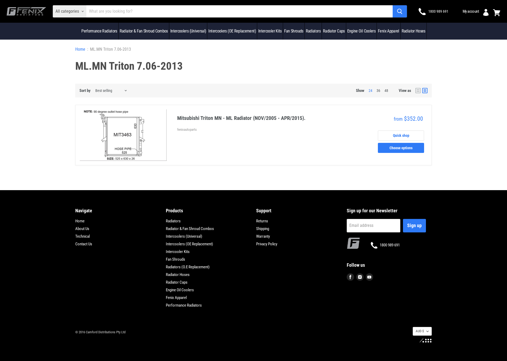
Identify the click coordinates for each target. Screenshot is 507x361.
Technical (82, 236)
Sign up (414, 225)
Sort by (85, 90)
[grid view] (418, 90)
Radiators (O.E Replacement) (188, 267)
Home (80, 49)
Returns (262, 221)
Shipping (262, 228)
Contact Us (83, 244)
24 (370, 90)
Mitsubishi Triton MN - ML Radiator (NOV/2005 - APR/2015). (241, 118)
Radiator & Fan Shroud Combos (144, 31)
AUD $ (420, 331)
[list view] (425, 90)
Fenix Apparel (388, 31)
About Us (82, 228)
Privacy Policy (266, 244)
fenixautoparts (187, 130)
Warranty (263, 236)
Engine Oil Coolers (361, 31)
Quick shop (401, 135)
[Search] (400, 11)
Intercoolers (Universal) (188, 31)
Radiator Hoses (413, 31)
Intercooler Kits (270, 31)
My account (471, 11)
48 (386, 90)
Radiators (313, 31)
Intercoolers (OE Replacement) (232, 31)
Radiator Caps (334, 31)
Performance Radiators (99, 31)
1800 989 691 (438, 11)
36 (378, 90)
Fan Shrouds (293, 31)
